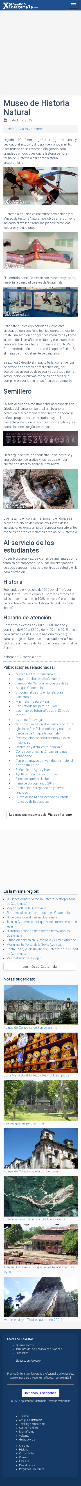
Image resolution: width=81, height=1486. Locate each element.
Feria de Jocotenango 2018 (35, 783)
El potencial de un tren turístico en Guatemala (38, 913)
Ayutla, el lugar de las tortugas (37, 774)
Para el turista (27, 1465)
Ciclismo (24, 1445)
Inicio (10, 129)
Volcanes (24, 1435)
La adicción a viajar (29, 720)
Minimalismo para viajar (33, 701)
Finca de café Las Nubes (33, 779)
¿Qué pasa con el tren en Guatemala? (32, 917)
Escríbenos (22, 1353)
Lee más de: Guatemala (40, 966)
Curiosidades (26, 1453)
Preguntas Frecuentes (31, 1469)
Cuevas (23, 1457)
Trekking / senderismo (32, 1424)
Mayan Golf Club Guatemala (35, 674)
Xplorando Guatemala (34, 1401)
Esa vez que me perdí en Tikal (36, 706)
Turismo (24, 1416)
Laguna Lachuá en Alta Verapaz (38, 679)
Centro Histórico (28, 1427)
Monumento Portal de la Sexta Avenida (34, 944)
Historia (23, 1449)
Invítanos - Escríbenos (40, 1393)
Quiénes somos (25, 1345)
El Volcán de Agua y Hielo (33, 770)
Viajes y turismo (30, 129)
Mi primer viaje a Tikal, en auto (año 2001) (45, 724)
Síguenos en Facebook (28, 1360)
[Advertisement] (40, 55)
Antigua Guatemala (30, 1420)
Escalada (24, 1461)
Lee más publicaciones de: (40, 814)
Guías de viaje (27, 1439)
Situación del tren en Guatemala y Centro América (41, 940)
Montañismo (26, 1431)
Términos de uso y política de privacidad (39, 1349)
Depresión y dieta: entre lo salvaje (39, 747)
